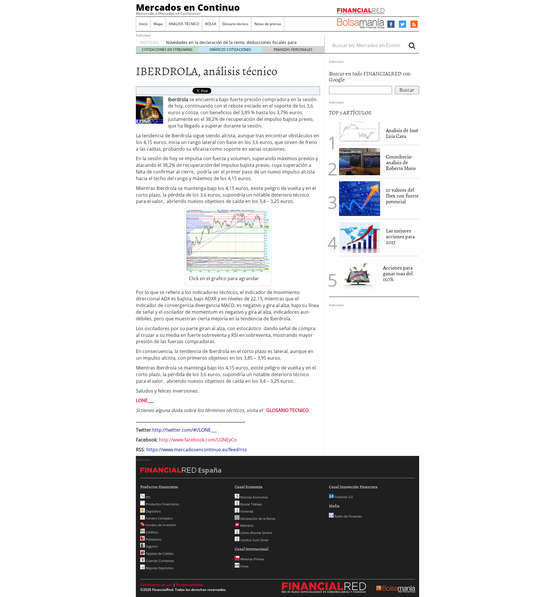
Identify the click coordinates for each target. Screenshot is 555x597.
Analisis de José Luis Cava (402, 133)
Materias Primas (251, 559)
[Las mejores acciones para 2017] (359, 237)
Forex (244, 566)
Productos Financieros (162, 504)
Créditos (151, 532)
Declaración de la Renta (257, 518)
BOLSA (210, 23)
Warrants (246, 525)
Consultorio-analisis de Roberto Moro (401, 162)
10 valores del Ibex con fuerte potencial (402, 195)
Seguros (151, 546)
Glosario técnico (235, 23)
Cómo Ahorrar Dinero (255, 533)
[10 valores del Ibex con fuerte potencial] (359, 198)
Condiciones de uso (156, 584)
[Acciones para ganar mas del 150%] (358, 276)
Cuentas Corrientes (159, 561)
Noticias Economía (253, 497)
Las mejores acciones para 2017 (400, 236)
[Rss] (414, 24)
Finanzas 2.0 (343, 497)
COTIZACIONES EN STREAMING (167, 49)
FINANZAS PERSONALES (293, 49)
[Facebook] (391, 24)
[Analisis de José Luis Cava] (359, 132)
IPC (148, 497)
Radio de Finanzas (348, 516)
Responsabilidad (189, 584)
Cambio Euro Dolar (254, 540)
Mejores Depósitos (159, 568)
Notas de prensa (267, 23)
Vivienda (246, 511)
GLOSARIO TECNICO (287, 410)
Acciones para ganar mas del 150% (397, 273)
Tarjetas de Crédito (159, 553)
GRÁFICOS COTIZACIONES (230, 49)
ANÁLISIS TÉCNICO (184, 23)
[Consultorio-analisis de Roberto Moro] (359, 161)
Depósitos (153, 511)
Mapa (158, 23)
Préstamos (153, 539)
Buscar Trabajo (250, 504)
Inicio (143, 23)
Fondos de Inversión (160, 525)
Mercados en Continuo (188, 7)
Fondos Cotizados (159, 518)
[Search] (412, 45)
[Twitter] (402, 24)
